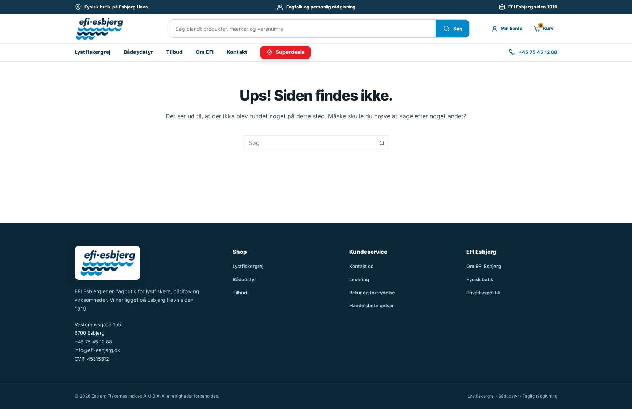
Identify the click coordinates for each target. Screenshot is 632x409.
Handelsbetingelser (371, 305)
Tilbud (174, 52)
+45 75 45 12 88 (93, 342)
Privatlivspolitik (483, 292)
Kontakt (237, 52)
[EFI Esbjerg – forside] (99, 28)
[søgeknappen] (382, 143)
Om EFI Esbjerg (483, 266)
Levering (359, 279)
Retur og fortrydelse (372, 292)
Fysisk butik (479, 279)
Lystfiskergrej (92, 52)
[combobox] (309, 142)
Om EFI (205, 52)
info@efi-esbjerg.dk (97, 350)
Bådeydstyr (138, 52)
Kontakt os (361, 266)
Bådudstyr (244, 279)
